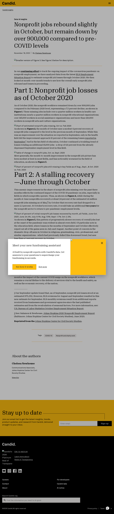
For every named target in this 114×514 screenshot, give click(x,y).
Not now (43, 267)
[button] (107, 508)
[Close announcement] (102, 243)
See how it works (24, 267)
